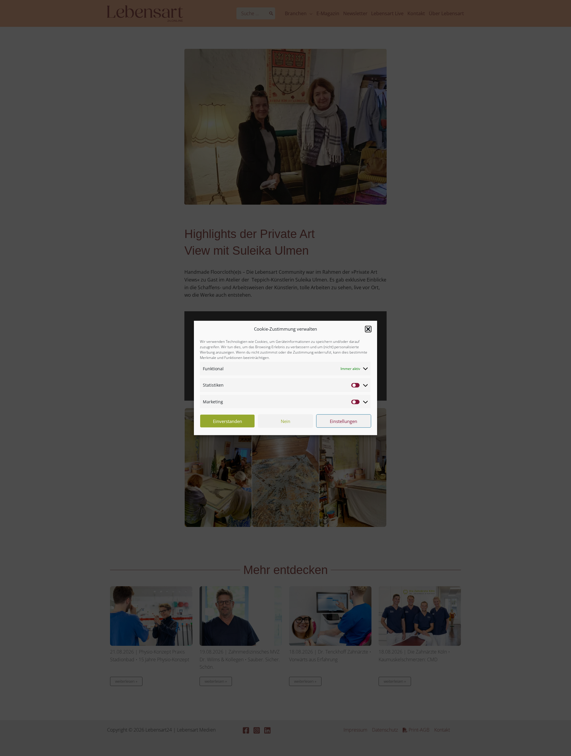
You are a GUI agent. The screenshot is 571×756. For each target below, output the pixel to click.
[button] (368, 329)
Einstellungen (343, 421)
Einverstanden (227, 421)
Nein (285, 421)
